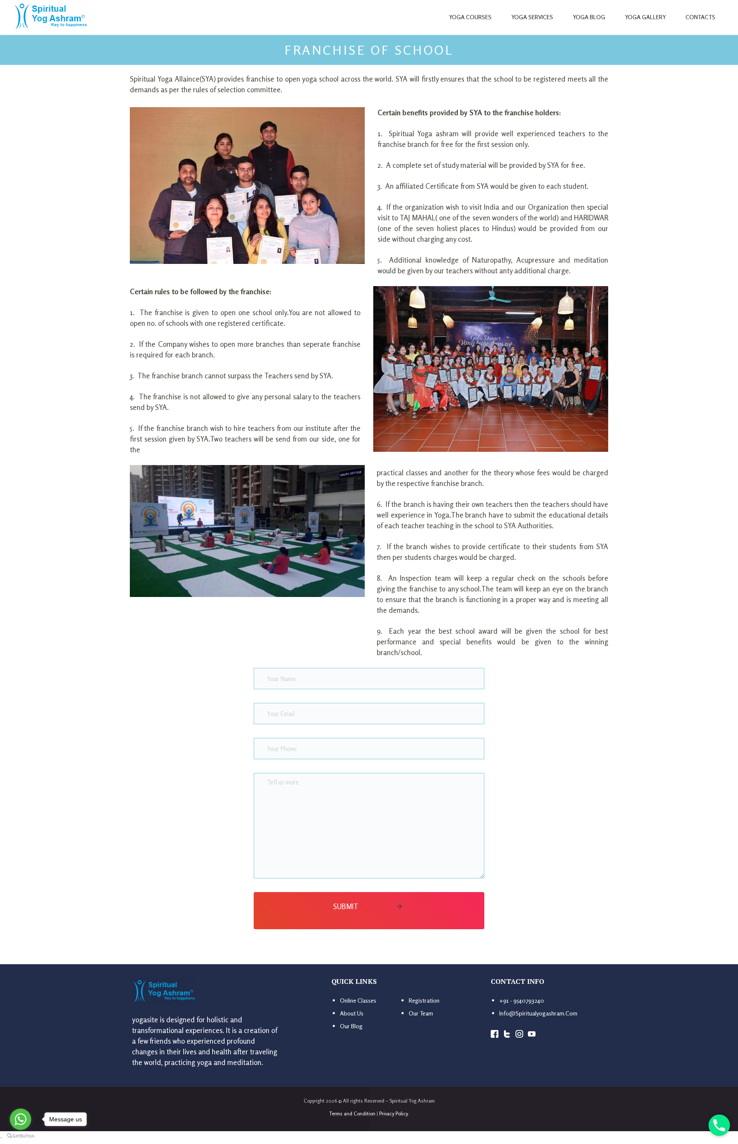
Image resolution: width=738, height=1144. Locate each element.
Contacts (700, 16)
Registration (424, 1000)
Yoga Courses (470, 16)
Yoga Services (532, 16)
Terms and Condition (352, 1113)
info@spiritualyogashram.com (538, 1013)
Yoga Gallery (645, 16)
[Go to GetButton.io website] (20, 1135)
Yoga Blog (589, 16)
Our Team (421, 1013)
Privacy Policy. (394, 1113)
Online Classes (358, 1000)
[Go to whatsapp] (20, 1119)
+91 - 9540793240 (521, 1000)
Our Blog (351, 1026)
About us (351, 1013)
